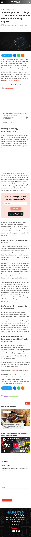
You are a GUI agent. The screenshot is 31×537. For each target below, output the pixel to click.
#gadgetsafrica (22, 113)
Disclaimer (9, 519)
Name (4, 487)
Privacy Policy (15, 522)
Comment (4, 473)
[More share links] (22, 55)
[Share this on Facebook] (14, 55)
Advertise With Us (19, 517)
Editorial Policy (19, 519)
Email (3, 493)
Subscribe (15, 208)
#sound (14, 115)
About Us (9, 517)
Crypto (3, 9)
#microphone (7, 115)
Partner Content (10, 9)
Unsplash (25, 370)
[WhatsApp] (18, 55)
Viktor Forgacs (15, 370)
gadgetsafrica (8, 117)
